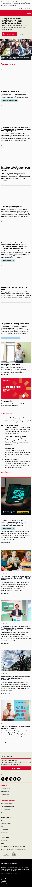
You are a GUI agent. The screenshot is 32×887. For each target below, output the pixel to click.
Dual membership (5, 809)
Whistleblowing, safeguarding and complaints (13, 846)
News (2, 820)
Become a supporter (6, 813)
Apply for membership (7, 803)
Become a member (9, 34)
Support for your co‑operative (16, 437)
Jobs (2, 843)
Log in (21, 34)
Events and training (6, 823)
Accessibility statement (6, 873)
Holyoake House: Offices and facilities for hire (13, 849)
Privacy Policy (17, 873)
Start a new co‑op (11, 425)
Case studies (4, 829)
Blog (2, 826)
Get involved (9, 448)
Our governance (5, 788)
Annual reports (5, 791)
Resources (4, 832)
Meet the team (5, 794)
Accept (20, 8)
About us (4, 786)
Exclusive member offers (7, 806)
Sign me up (16, 768)
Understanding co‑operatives (15, 418)
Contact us (4, 840)
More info (28, 8)
